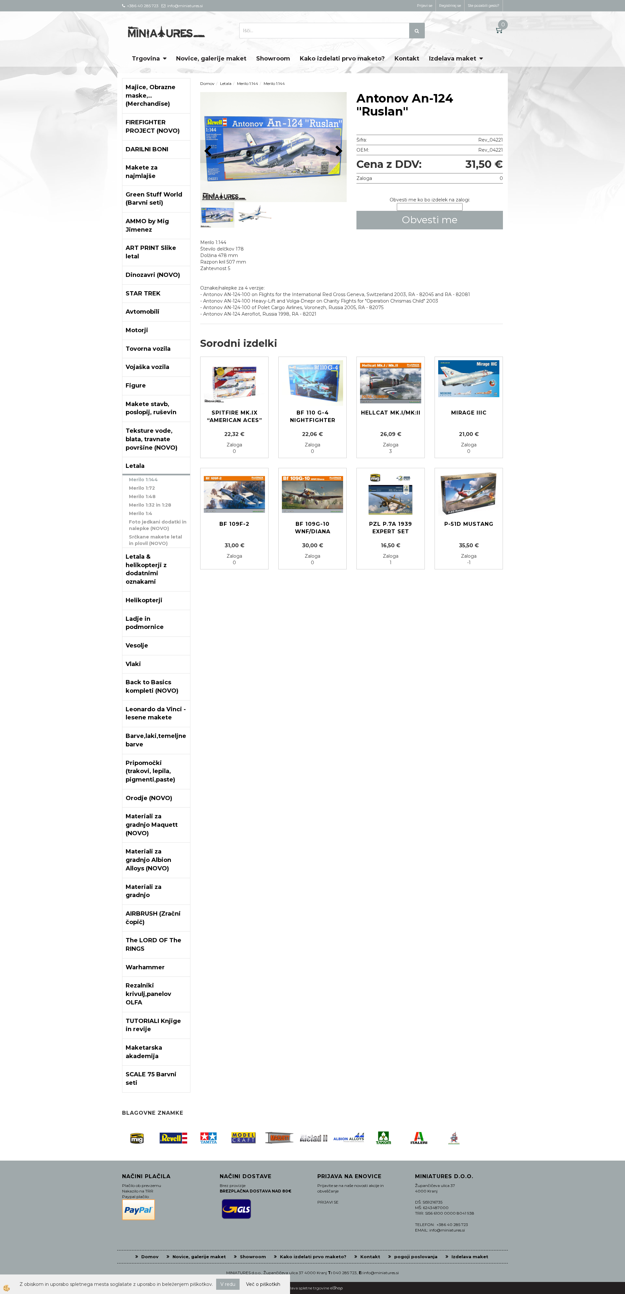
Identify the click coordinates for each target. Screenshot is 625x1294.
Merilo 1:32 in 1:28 (150, 505)
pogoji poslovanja (416, 1256)
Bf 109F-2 (234, 524)
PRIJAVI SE (328, 1202)
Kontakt (407, 58)
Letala (225, 83)
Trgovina (146, 58)
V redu (227, 1284)
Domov (207, 83)
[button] (338, 151)
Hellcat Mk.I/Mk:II (391, 413)
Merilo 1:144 (143, 480)
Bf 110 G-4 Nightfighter (312, 416)
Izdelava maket (452, 58)
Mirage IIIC (469, 413)
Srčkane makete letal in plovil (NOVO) (155, 540)
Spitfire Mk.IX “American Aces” (234, 416)
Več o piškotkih (263, 1284)
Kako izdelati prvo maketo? (342, 58)
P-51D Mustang (468, 524)
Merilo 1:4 (140, 513)
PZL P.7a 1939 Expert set (390, 528)
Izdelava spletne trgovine (306, 1288)
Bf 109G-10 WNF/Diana (312, 528)
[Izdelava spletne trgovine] (336, 1288)
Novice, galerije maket (211, 58)
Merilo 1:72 (142, 488)
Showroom (273, 58)
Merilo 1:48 (142, 496)
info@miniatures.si (381, 1272)
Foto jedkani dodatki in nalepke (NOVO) (158, 525)
